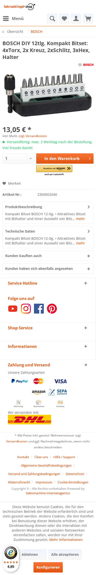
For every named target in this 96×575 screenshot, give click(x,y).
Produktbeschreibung (23, 206)
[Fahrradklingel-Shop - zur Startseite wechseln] (18, 6)
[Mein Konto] (76, 18)
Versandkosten (17, 441)
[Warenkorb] (88, 18)
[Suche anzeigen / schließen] (52, 18)
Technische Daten (20, 231)
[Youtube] (13, 312)
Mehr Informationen (66, 539)
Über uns (41, 457)
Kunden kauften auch (23, 255)
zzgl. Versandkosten (33, 136)
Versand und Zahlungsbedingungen (34, 474)
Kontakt (23, 457)
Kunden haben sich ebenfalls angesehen (39, 268)
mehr (80, 218)
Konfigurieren (48, 567)
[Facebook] (39, 312)
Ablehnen (30, 554)
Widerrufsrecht (19, 482)
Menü (18, 18)
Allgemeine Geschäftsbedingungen (46, 465)
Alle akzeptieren (65, 554)
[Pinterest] (52, 312)
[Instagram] (26, 312)
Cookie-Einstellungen (73, 482)
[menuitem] (13, 18)
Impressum (43, 482)
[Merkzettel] (64, 18)
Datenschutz (75, 474)
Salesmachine (36, 493)
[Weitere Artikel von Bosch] (86, 64)
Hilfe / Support (64, 457)
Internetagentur (58, 493)
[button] (54, 170)
